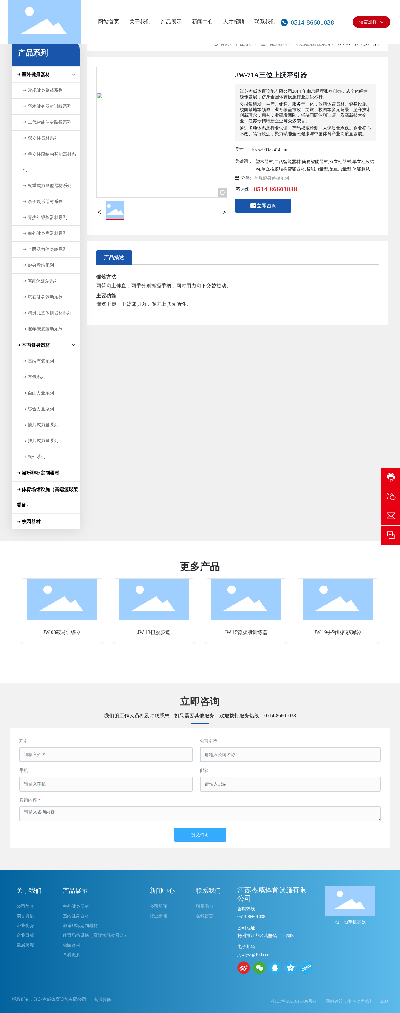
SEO (384, 1001)
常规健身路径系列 (271, 178)
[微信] (259, 967)
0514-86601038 (275, 189)
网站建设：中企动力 (345, 1001)
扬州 (369, 1001)
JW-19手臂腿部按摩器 (338, 632)
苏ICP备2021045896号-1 (293, 1001)
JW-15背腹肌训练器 (246, 632)
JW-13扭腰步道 (154, 632)
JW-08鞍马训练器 (62, 632)
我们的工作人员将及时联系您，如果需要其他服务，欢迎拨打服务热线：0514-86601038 (200, 715)
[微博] (244, 967)
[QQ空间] (290, 967)
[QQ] (275, 967)
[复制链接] (306, 967)
